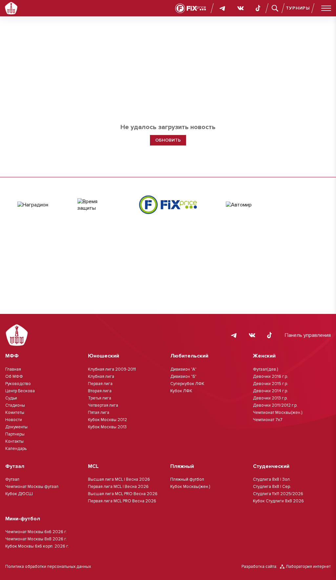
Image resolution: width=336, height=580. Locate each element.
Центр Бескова (20, 391)
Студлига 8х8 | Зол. (272, 479)
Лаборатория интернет (308, 566)
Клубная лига (101, 376)
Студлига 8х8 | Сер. (272, 486)
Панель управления (308, 335)
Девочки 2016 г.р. (270, 376)
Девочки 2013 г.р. (270, 398)
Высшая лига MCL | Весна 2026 (119, 479)
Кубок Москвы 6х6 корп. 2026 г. (37, 546)
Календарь (16, 448)
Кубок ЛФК (181, 391)
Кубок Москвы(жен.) (190, 486)
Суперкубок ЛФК (187, 383)
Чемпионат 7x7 (268, 419)
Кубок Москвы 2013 (107, 427)
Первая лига (100, 383)
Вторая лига (100, 391)
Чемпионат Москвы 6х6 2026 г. (36, 531)
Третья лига (99, 398)
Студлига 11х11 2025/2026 (278, 493)
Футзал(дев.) (265, 369)
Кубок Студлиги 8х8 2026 (278, 501)
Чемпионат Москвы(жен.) (277, 412)
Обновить (168, 140)
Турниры (298, 8)
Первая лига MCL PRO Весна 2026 (122, 501)
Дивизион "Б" (183, 376)
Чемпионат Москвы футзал (31, 486)
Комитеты (14, 412)
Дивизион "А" (183, 369)
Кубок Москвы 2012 (107, 419)
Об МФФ (14, 376)
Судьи (11, 398)
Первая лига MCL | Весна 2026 (118, 486)
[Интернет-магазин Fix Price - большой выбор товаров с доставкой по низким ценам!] (168, 204)
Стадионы (15, 405)
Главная (13, 369)
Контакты (14, 441)
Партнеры (15, 434)
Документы (16, 427)
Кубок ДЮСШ (19, 493)
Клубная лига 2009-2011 (112, 369)
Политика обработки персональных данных (48, 566)
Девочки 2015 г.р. (270, 383)
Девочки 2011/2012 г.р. (275, 405)
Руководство (18, 383)
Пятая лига (98, 412)
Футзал (12, 479)
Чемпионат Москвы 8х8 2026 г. (36, 539)
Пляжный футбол (187, 479)
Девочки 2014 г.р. (270, 391)
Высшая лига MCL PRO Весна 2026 (123, 493)
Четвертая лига (103, 405)
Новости (13, 419)
